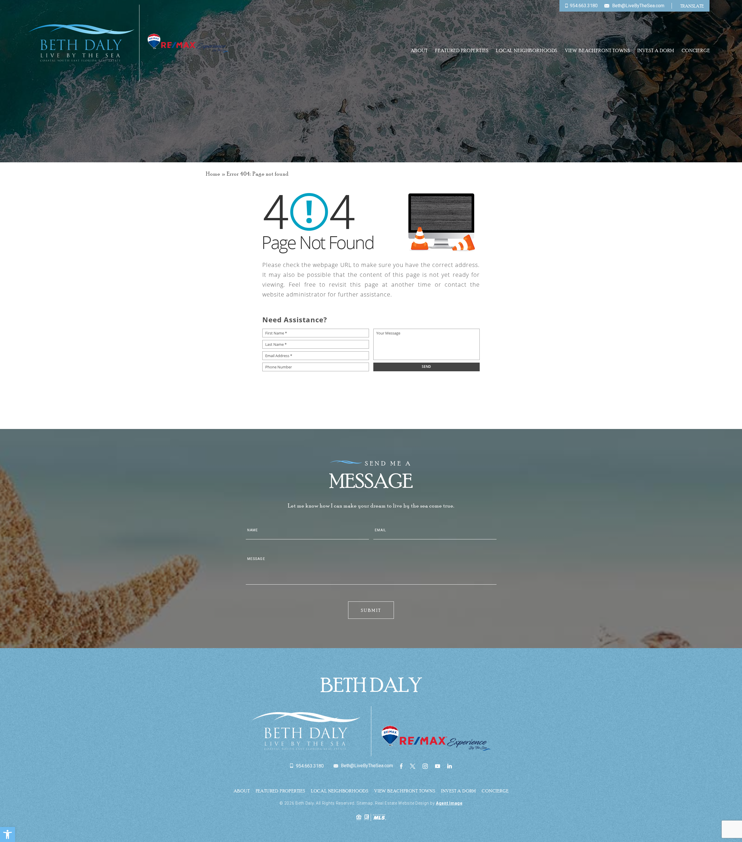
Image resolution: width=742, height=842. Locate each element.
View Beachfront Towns (597, 50)
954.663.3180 (584, 5)
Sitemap (365, 803)
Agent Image (449, 803)
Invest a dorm (655, 50)
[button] (7, 834)
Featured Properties (461, 50)
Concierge (696, 50)
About (419, 50)
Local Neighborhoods (526, 50)
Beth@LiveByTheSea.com (638, 5)
